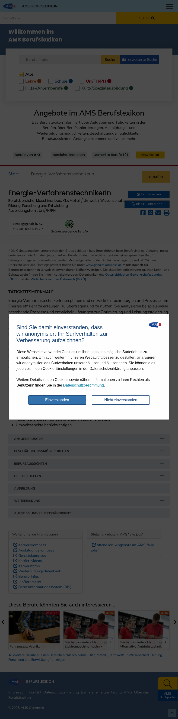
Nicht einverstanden (120, 400)
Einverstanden (57, 400)
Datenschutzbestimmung (83, 385)
